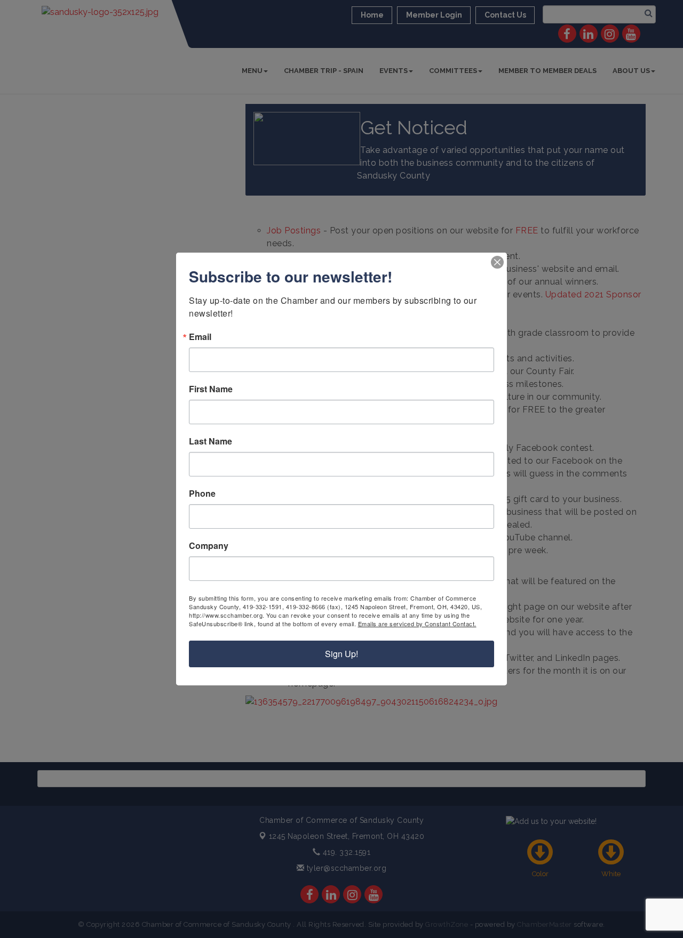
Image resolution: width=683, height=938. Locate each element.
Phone (202, 493)
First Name (211, 389)
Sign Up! (341, 654)
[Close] (497, 262)
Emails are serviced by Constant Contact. (417, 623)
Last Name (210, 441)
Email (200, 337)
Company (208, 545)
